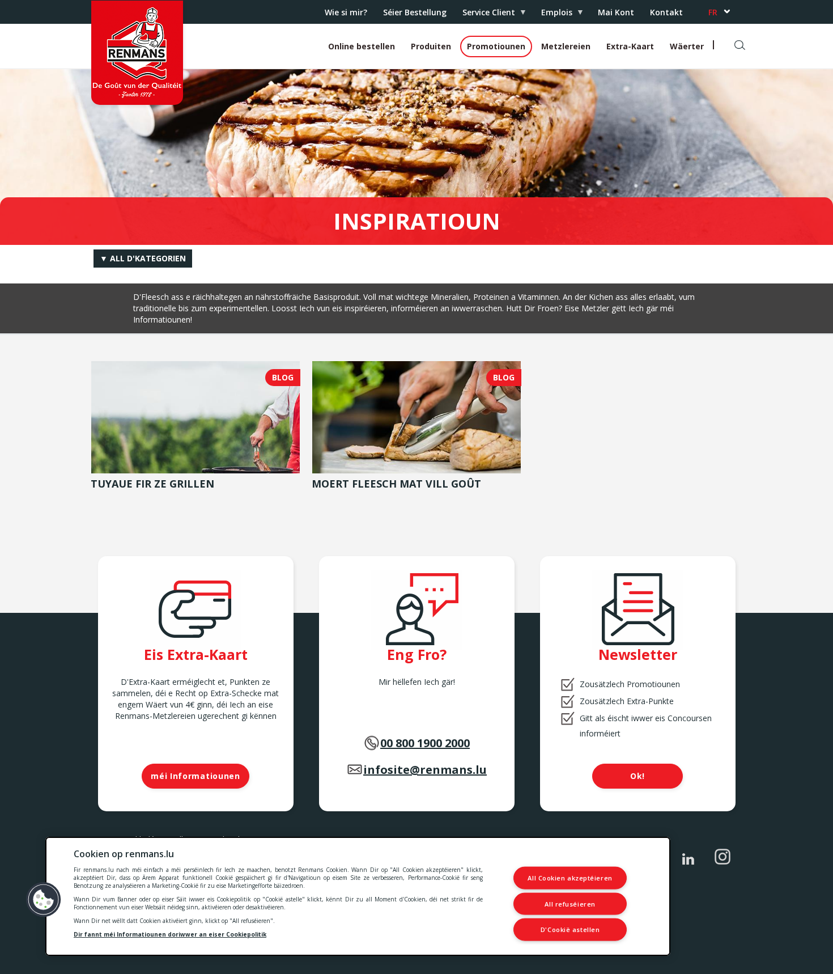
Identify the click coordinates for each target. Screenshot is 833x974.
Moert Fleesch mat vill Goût (396, 483)
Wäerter (687, 46)
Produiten (431, 46)
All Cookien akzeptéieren (570, 878)
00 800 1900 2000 (425, 743)
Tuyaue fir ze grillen (152, 483)
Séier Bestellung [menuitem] (415, 12)
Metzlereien (565, 46)
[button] (44, 900)
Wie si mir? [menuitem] (346, 12)
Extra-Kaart (630, 46)
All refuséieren (570, 903)
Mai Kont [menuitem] (616, 12)
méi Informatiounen (195, 775)
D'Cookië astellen (570, 929)
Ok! (637, 775)
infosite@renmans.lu (425, 769)
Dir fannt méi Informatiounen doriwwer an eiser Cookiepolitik (170, 934)
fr (712, 12)
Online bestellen (361, 46)
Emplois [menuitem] (552, 15)
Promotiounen (496, 46)
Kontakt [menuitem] (666, 12)
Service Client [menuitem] (484, 15)
